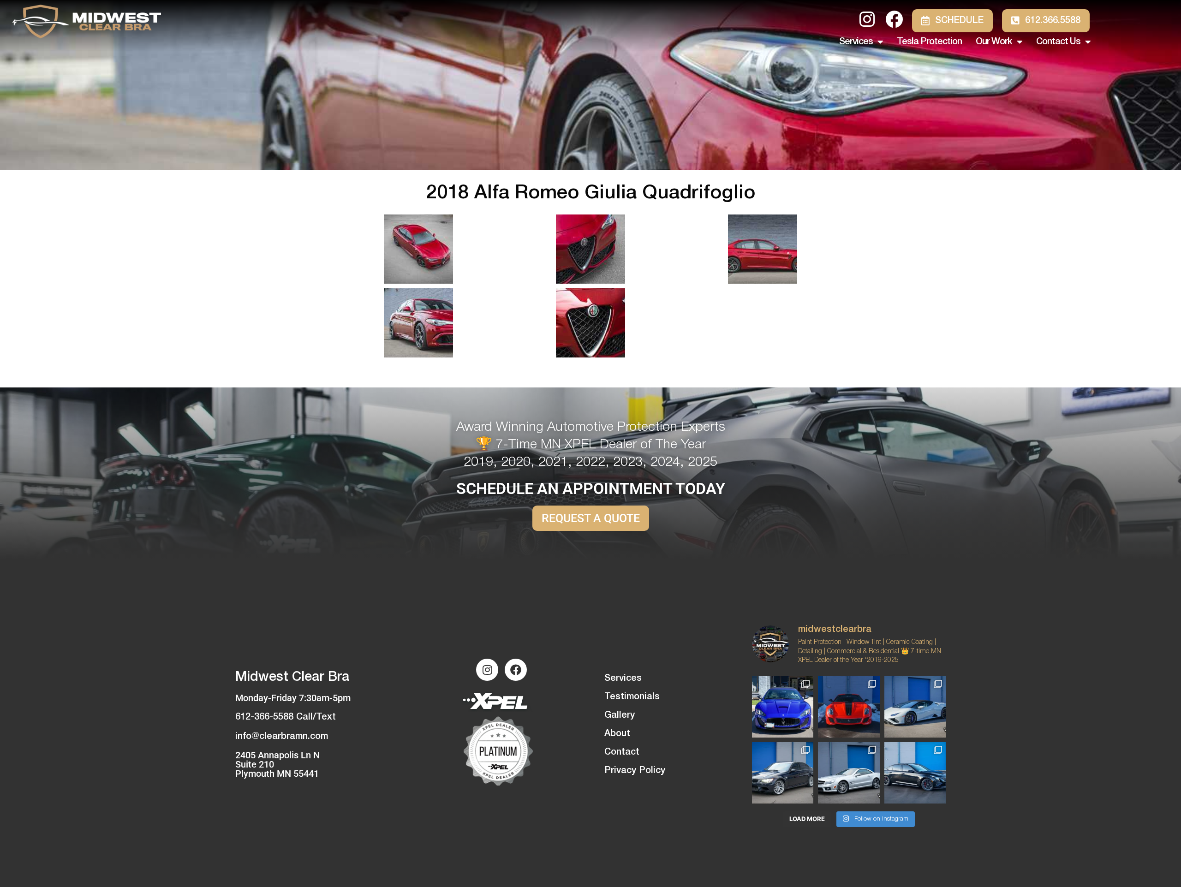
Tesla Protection (929, 42)
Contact (621, 752)
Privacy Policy (634, 771)
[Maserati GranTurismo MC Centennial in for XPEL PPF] (782, 707)
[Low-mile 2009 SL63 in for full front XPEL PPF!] (848, 773)
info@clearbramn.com (281, 736)
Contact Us (1058, 42)
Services (856, 42)
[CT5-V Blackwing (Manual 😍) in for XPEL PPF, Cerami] (915, 773)
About (617, 734)
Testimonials (632, 697)
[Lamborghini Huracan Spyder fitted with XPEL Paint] (915, 707)
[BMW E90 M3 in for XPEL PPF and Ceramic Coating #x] (782, 773)
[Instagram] (487, 670)
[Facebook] (516, 670)
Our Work (994, 42)
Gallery (619, 715)
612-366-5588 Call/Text (285, 717)
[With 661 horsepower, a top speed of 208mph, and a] (848, 707)
